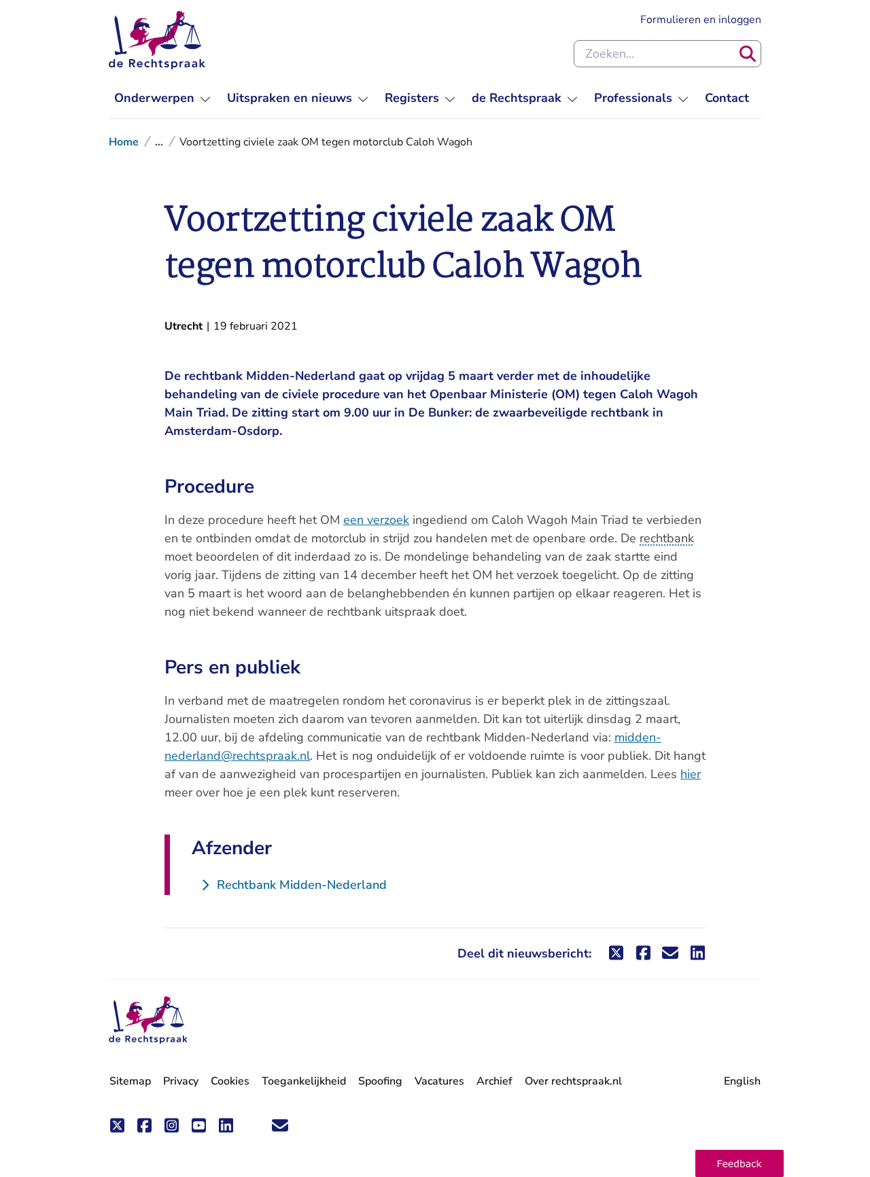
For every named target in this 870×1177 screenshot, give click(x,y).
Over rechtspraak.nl (573, 1081)
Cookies (230, 1081)
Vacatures (439, 1081)
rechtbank (667, 538)
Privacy (180, 1081)
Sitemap (130, 1081)
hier (690, 774)
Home (124, 142)
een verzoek (376, 520)
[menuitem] (162, 98)
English (742, 1081)
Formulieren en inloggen (700, 19)
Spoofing (380, 1081)
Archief (494, 1081)
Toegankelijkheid (304, 1081)
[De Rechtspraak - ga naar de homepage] (157, 40)
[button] (739, 1163)
